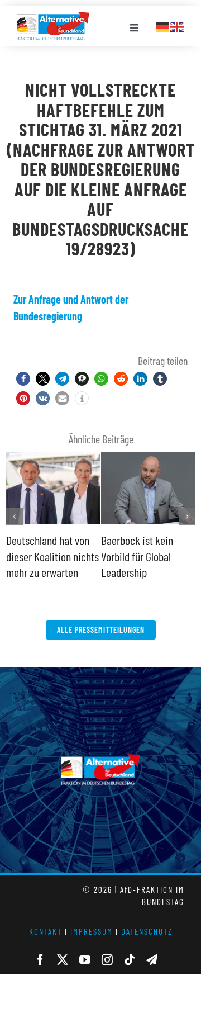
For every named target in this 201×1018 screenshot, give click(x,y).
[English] (177, 25)
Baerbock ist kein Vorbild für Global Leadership (137, 556)
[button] (23, 379)
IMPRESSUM (91, 931)
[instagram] (107, 959)
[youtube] (84, 959)
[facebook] (40, 959)
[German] (163, 25)
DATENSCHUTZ (147, 931)
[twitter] (62, 959)
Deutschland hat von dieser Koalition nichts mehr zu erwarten (52, 556)
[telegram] (151, 959)
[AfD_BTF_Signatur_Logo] (53, 17)
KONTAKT (45, 931)
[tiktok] (129, 959)
